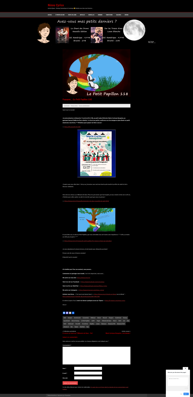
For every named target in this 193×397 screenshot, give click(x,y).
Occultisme (85, 323)
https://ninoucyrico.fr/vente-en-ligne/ (105, 294)
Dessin (99, 317)
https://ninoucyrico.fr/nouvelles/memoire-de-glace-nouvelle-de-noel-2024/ (86, 201)
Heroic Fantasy (75, 320)
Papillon (92, 323)
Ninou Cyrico (56, 5)
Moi (128, 320)
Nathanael (70, 323)
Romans (100, 15)
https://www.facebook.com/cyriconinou (92, 282)
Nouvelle (77, 323)
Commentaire (67, 345)
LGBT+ (93, 320)
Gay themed (67, 320)
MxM (65, 323)
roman (98, 323)
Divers (126, 15)
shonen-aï (66, 326)
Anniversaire (77, 317)
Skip (181, 394)
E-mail (65, 373)
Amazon (70, 317)
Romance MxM (121, 323)
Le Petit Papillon (85, 320)
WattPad (82, 326)
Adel (65, 317)
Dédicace (93, 317)
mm (124, 320)
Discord (105, 317)
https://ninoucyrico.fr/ (83, 277)
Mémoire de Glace (106, 320)
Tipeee (76, 326)
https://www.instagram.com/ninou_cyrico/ (91, 290)
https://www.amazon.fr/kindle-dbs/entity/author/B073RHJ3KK (81, 296)
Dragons (111, 317)
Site (72, 326)
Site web (65, 378)
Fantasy (125, 317)
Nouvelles (91, 15)
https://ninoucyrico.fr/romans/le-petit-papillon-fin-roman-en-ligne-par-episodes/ (88, 241)
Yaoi (87, 326)
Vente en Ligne (72, 15)
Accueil (50, 15)
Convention (86, 317)
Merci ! (114, 320)
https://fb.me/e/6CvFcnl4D (72, 127)
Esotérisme (118, 317)
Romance (103, 323)
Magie (98, 320)
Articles (82, 15)
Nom (64, 368)
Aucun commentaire (84, 105)
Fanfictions (109, 15)
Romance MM (111, 323)
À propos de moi (60, 15)
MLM (120, 320)
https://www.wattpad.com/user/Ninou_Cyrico (93, 286)
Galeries (118, 15)
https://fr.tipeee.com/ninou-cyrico (115, 300)
